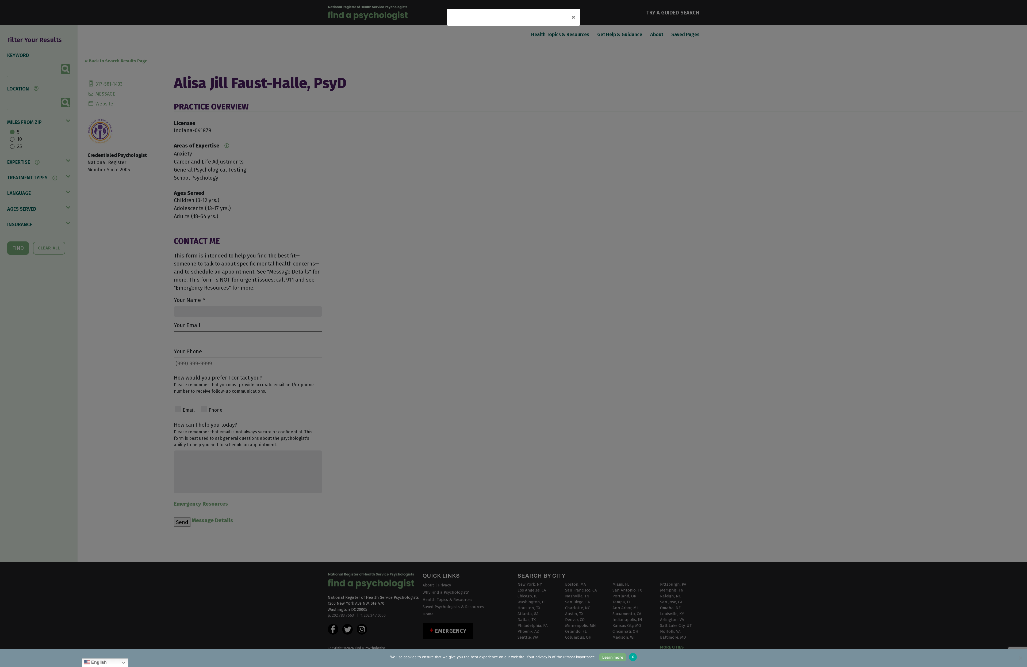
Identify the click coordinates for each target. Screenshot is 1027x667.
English (98, 662)
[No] (1020, 658)
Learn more (612, 657)
